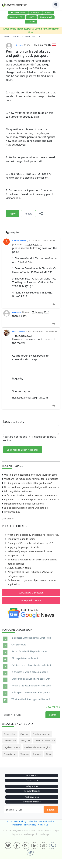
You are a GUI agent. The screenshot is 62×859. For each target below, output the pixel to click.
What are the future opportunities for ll (30, 699)
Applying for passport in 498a (23, 547)
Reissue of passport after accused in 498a (29, 551)
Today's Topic (31, 786)
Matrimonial (46, 17)
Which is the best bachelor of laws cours (31, 686)
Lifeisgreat (19, 45)
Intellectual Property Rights (37, 747)
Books (48, 12)
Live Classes (19, 12)
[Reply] (54, 304)
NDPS (31, 17)
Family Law (25, 740)
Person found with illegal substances (24, 503)
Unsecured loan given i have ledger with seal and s (31, 487)
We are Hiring (20, 821)
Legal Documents (12, 747)
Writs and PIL (16, 17)
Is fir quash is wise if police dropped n (29, 672)
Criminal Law (10, 740)
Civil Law (24, 734)
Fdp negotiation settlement (18, 491)
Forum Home (31, 775)
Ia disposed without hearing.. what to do (26, 507)
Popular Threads (32, 790)
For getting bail (15, 555)
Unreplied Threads (31, 600)
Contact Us (43, 824)
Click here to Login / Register (22, 449)
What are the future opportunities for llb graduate (31, 478)
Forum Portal (32, 780)
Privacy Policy (30, 824)
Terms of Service (46, 821)
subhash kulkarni (19, 240)
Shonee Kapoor (18, 332)
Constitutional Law (41, 734)
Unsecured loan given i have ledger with (30, 679)
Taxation (25, 754)
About (9, 821)
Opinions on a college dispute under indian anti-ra (31, 499)
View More (7, 518)
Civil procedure (12, 511)
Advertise (32, 821)
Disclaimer (17, 824)
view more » (53, 707)
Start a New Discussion (31, 592)
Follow (28, 213)
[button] (54, 46)
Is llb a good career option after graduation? (28, 482)
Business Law (10, 734)
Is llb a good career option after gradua (30, 693)
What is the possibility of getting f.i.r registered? (33, 534)
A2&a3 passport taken (19, 567)
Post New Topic (32, 796)
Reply (13, 213)
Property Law (10, 754)
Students (37, 754)
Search (52, 714)
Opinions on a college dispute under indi (31, 665)
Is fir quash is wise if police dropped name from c (30, 495)
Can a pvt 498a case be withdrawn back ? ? (30, 543)
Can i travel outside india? (21, 538)
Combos (35, 12)
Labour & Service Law (44, 740)
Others (48, 754)
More (30, 21)
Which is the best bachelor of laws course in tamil (30, 474)
